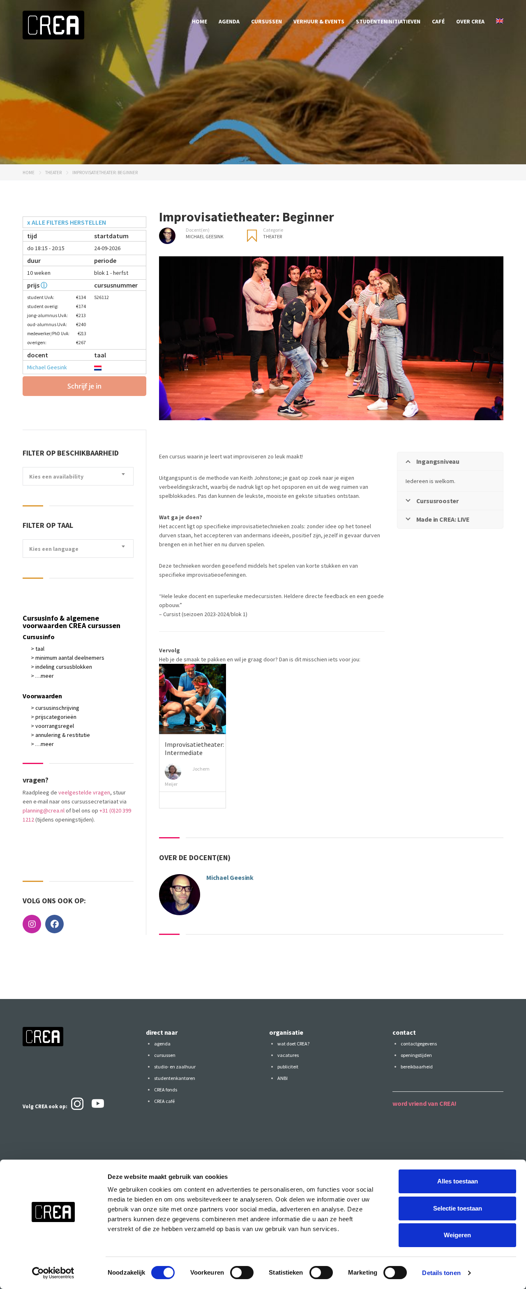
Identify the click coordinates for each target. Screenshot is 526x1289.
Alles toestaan (457, 1181)
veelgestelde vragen (84, 792)
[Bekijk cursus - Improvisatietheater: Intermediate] (192, 699)
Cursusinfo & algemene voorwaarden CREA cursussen (71, 621)
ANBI (282, 1078)
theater (53, 172)
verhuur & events (318, 21)
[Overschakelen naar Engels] (499, 21)
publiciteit (287, 1066)
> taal (37, 648)
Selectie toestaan (457, 1208)
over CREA (470, 21)
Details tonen (441, 1272)
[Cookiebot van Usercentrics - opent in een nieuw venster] (53, 1273)
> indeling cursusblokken (61, 666)
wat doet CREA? (293, 1043)
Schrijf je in (84, 386)
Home (29, 172)
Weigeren (457, 1234)
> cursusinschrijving (55, 707)
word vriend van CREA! (424, 1103)
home (199, 21)
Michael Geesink (47, 367)
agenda (229, 21)
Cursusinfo (39, 637)
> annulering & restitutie (60, 735)
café (438, 21)
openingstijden (416, 1055)
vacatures (288, 1055)
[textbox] (78, 476)
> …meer (42, 675)
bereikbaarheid (417, 1066)
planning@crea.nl (44, 810)
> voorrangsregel (52, 726)
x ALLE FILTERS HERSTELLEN (66, 222)
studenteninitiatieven (388, 21)
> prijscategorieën (53, 716)
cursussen (266, 21)
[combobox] (78, 476)
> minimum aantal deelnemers (67, 657)
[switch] (242, 1272)
